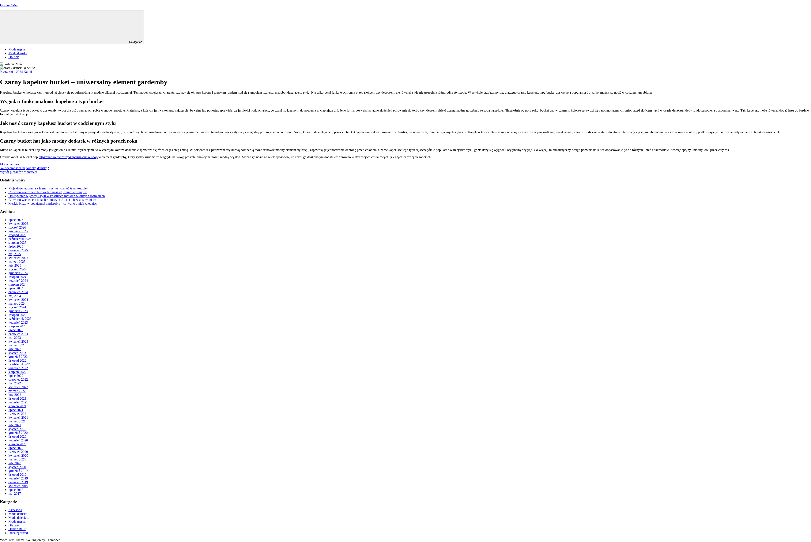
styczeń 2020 (17, 467)
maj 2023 (14, 337)
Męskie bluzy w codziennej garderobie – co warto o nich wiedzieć (52, 203)
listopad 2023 (17, 315)
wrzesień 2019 (18, 478)
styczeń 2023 (17, 353)
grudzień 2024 (18, 273)
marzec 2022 (17, 391)
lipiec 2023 (15, 330)
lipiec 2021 (15, 410)
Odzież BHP (17, 529)
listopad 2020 (17, 436)
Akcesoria (15, 510)
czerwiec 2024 (18, 292)
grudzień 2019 (18, 471)
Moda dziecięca (18, 517)
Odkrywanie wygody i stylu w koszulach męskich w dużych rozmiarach (56, 196)
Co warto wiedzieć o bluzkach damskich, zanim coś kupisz (47, 192)
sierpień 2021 (17, 406)
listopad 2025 (17, 235)
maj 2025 (14, 254)
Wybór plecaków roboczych (19, 172)
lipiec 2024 (15, 288)
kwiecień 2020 (18, 455)
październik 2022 (19, 364)
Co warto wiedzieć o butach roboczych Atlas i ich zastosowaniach (52, 200)
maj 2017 (14, 493)
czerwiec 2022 (18, 379)
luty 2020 (14, 463)
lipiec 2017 (15, 490)
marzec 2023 (17, 345)
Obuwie (13, 57)
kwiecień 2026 (18, 223)
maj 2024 (14, 296)
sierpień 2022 (17, 372)
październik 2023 (19, 318)
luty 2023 (14, 349)
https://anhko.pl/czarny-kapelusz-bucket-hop (68, 157)
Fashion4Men (9, 5)
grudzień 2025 (18, 231)
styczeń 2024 (17, 307)
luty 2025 (14, 265)
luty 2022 (14, 394)
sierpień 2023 (17, 326)
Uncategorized (18, 533)
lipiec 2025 (15, 246)
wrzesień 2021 (18, 402)
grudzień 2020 (18, 432)
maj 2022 (14, 383)
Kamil (28, 72)
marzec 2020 (17, 459)
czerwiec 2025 (18, 250)
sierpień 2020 (17, 444)
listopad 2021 (17, 398)
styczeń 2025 (17, 269)
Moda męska (17, 49)
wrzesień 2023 (18, 322)
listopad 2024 (17, 277)
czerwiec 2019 (18, 482)
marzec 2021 (17, 421)
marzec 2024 (17, 303)
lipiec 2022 (15, 375)
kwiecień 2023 (18, 341)
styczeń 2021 (17, 429)
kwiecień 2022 (18, 387)
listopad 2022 (17, 360)
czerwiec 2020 (18, 451)
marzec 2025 (17, 261)
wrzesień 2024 (18, 280)
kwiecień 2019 (18, 486)
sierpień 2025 (17, 242)
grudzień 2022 (18, 356)
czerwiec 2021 (18, 413)
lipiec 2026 (15, 220)
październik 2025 (19, 239)
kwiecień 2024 (18, 299)
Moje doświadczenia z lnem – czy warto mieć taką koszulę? (48, 188)
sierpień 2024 (17, 284)
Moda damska (17, 53)
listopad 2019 (17, 474)
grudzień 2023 (18, 311)
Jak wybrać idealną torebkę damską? (24, 168)
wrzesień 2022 (18, 368)
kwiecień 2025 (18, 258)
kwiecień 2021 (18, 417)
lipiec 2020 (15, 448)
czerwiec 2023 (18, 334)
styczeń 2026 (17, 227)
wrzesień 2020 (18, 440)
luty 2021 (14, 425)
